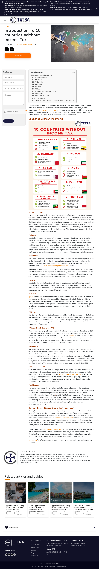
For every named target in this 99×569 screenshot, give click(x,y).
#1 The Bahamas (41, 77)
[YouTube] (12, 554)
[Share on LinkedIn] (12, 49)
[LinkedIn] (14, 554)
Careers (33, 550)
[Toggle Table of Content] (72, 72)
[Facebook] (6, 554)
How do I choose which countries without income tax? (55, 100)
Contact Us (18, 55)
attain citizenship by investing (70, 374)
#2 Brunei (38, 80)
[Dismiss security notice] (97, 8)
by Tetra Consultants (24, 44)
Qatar (31, 297)
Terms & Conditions (45, 563)
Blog (32, 553)
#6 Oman (38, 89)
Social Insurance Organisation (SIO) (56, 266)
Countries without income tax (41, 75)
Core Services (35, 544)
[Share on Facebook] (7, 49)
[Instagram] (9, 554)
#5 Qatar (38, 87)
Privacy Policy (55, 563)
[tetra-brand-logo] (16, 20)
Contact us (33, 440)
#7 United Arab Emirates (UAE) (46, 91)
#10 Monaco (40, 98)
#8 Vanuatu (39, 93)
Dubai (71, 335)
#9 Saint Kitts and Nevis (43, 96)
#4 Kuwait (38, 84)
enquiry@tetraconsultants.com (82, 9)
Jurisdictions (35, 547)
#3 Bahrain (39, 82)
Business (8, 26)
